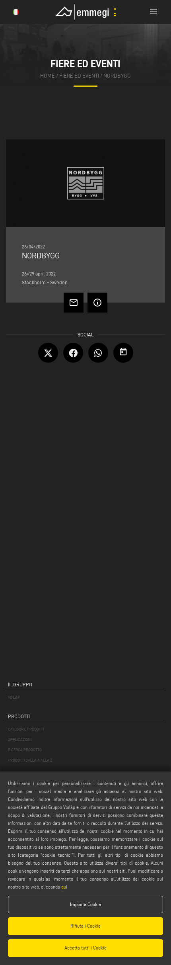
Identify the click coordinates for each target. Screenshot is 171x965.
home (47, 76)
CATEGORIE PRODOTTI (26, 729)
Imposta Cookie (85, 904)
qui (64, 886)
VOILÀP (14, 697)
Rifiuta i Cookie (85, 925)
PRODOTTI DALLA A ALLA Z (30, 760)
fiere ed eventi (79, 76)
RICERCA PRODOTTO (25, 750)
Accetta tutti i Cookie (85, 947)
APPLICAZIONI (19, 739)
